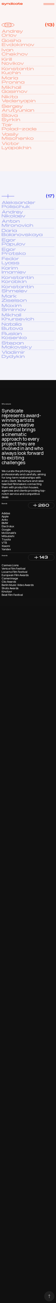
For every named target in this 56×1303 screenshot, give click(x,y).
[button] (41, 505)
